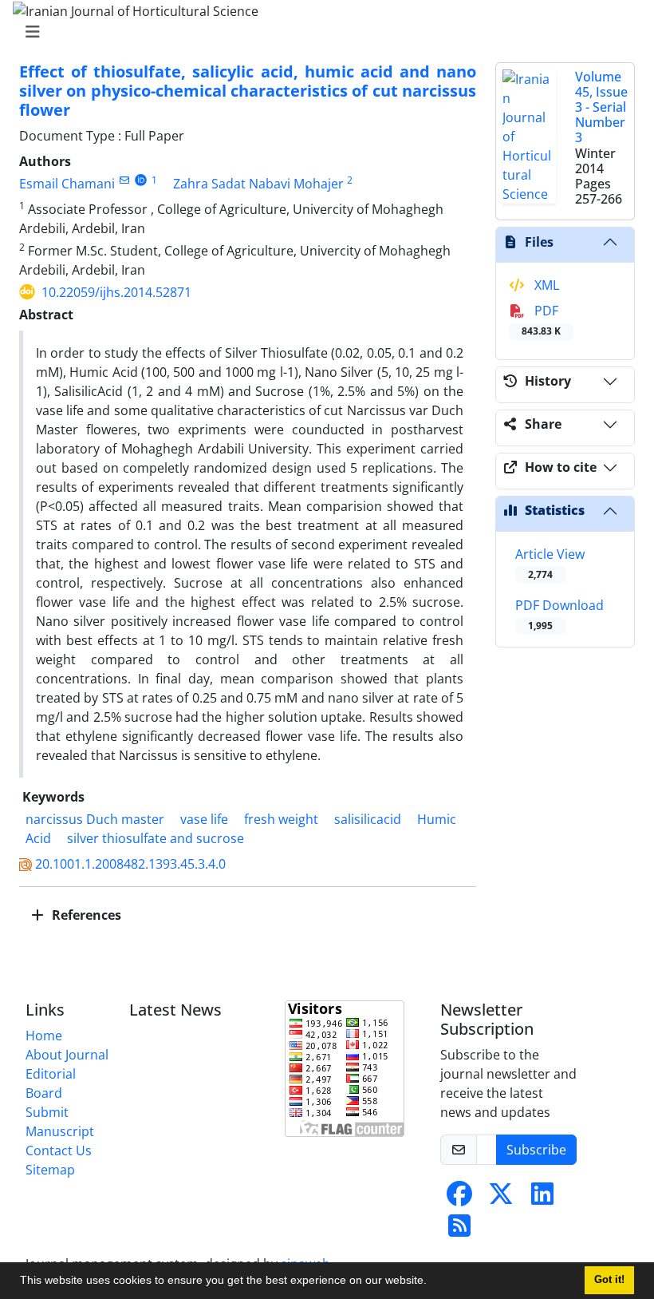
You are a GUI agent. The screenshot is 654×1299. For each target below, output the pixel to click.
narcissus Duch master (95, 819)
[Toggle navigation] (322, 32)
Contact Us (59, 1150)
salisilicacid (367, 819)
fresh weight (281, 819)
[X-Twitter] (501, 1198)
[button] (432, 1282)
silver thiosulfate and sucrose (155, 838)
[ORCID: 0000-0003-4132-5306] (140, 180)
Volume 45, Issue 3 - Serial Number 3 (601, 107)
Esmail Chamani (67, 183)
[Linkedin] (542, 1198)
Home (44, 1035)
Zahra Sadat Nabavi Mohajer (258, 183)
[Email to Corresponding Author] (124, 180)
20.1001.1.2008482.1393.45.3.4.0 (130, 864)
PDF (541, 320)
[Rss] (459, 1230)
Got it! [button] (609, 1279)
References (85, 915)
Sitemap (50, 1169)
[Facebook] (459, 1198)
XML (545, 285)
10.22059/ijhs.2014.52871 (116, 292)
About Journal (67, 1054)
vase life (204, 819)
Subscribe (536, 1149)
